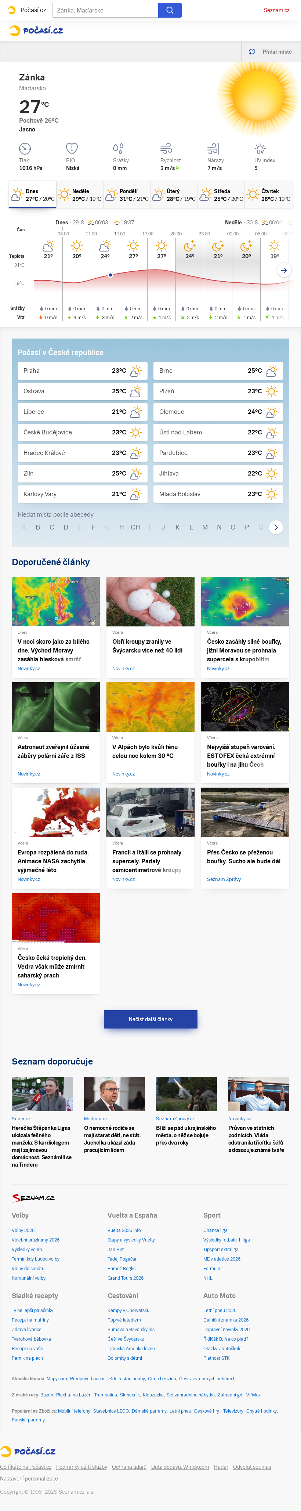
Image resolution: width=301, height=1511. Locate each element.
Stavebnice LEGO (111, 1411)
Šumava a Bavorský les (131, 1329)
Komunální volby (29, 1278)
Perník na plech (27, 1358)
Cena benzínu (162, 1378)
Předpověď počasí (88, 1378)
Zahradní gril (230, 1395)
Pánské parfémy (28, 1420)
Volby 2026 (23, 1230)
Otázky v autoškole (222, 1348)
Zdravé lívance (26, 1329)
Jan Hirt (116, 1249)
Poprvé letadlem (124, 1320)
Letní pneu (180, 1411)
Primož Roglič (121, 1268)
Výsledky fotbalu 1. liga (226, 1240)
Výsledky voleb (27, 1249)
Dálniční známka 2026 (226, 1320)
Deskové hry (207, 1411)
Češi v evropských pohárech (207, 1378)
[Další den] (284, 270)
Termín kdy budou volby (35, 1259)
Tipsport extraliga (221, 1249)
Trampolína (105, 1395)
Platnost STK (216, 1358)
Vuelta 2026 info (124, 1230)
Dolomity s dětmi (125, 1358)
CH (135, 527)
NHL (208, 1278)
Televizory (233, 1411)
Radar (221, 1467)
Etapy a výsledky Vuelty (131, 1240)
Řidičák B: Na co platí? (226, 1339)
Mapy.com (57, 1378)
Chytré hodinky (261, 1411)
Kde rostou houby (127, 1378)
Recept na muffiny (30, 1320)
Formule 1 (213, 1268)
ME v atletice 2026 (221, 1259)
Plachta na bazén (73, 1395)
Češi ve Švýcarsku (126, 1339)
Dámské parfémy (149, 1411)
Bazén (46, 1395)
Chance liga (215, 1230)
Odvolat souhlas (252, 1467)
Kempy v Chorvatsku (128, 1310)
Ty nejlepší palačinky (32, 1310)
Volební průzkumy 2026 (35, 1240)
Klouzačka (153, 1395)
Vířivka (253, 1395)
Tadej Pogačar (122, 1259)
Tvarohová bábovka (31, 1339)
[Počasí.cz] (36, 30)
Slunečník (130, 1395)
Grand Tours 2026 (126, 1278)
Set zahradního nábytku (191, 1395)
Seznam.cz (277, 10)
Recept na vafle (27, 1348)
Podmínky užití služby (81, 1467)
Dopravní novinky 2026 (226, 1329)
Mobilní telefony (74, 1411)
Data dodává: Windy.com (180, 1467)
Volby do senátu (28, 1268)
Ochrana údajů (129, 1467)
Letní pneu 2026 (219, 1310)
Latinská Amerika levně (131, 1348)
